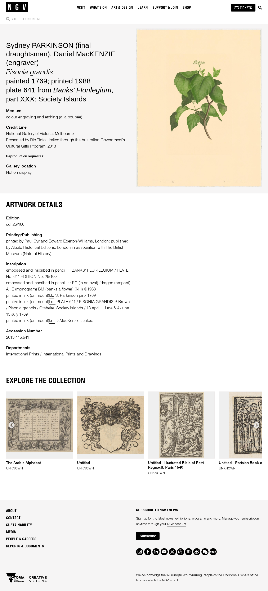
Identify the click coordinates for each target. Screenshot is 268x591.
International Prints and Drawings (72, 354)
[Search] (260, 8)
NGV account (176, 524)
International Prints (22, 354)
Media (11, 532)
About (11, 511)
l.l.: (68, 270)
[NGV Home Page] (17, 7)
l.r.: (68, 283)
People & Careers (21, 539)
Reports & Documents (25, 546)
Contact (13, 518)
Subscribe (148, 536)
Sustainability (19, 525)
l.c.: (52, 302)
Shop (187, 8)
